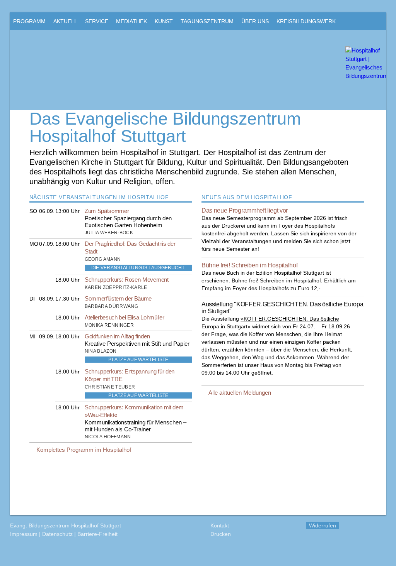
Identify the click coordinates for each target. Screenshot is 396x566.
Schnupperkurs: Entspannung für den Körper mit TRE (129, 375)
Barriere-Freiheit (97, 534)
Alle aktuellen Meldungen (239, 392)
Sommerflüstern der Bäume (118, 298)
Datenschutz (57, 534)
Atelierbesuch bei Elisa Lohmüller (124, 317)
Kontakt (219, 525)
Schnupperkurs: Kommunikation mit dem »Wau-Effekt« (134, 411)
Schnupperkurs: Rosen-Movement (127, 279)
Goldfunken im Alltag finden (117, 336)
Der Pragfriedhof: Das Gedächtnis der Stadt (130, 247)
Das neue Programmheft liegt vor (244, 210)
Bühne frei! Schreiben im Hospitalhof (249, 265)
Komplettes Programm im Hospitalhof (83, 449)
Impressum (24, 534)
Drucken (220, 534)
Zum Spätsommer (107, 211)
